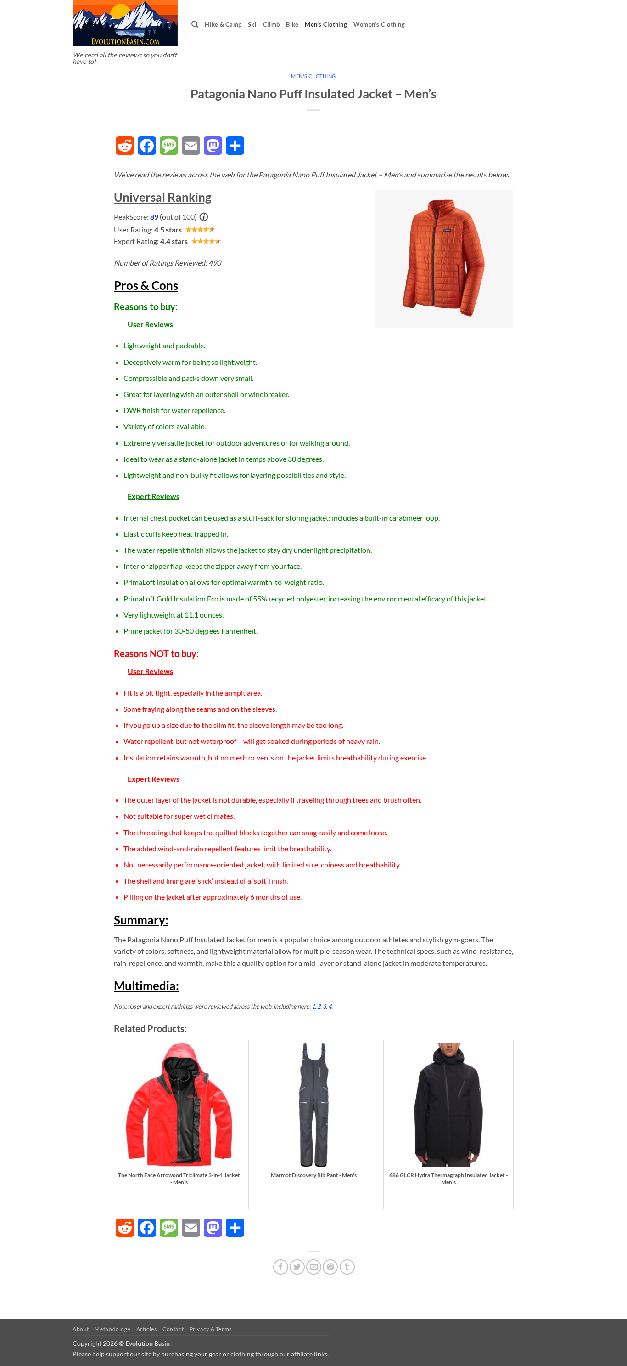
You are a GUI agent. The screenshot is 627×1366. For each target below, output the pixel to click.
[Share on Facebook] (280, 1267)
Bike (292, 24)
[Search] (194, 24)
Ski (252, 24)
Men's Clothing (313, 76)
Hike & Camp (223, 24)
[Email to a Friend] (313, 1267)
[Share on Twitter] (297, 1267)
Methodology (112, 1329)
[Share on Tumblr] (347, 1267)
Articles (146, 1329)
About (81, 1329)
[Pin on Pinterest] (330, 1267)
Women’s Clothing (379, 24)
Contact (173, 1329)
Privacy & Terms (211, 1329)
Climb (271, 24)
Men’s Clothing (326, 24)
